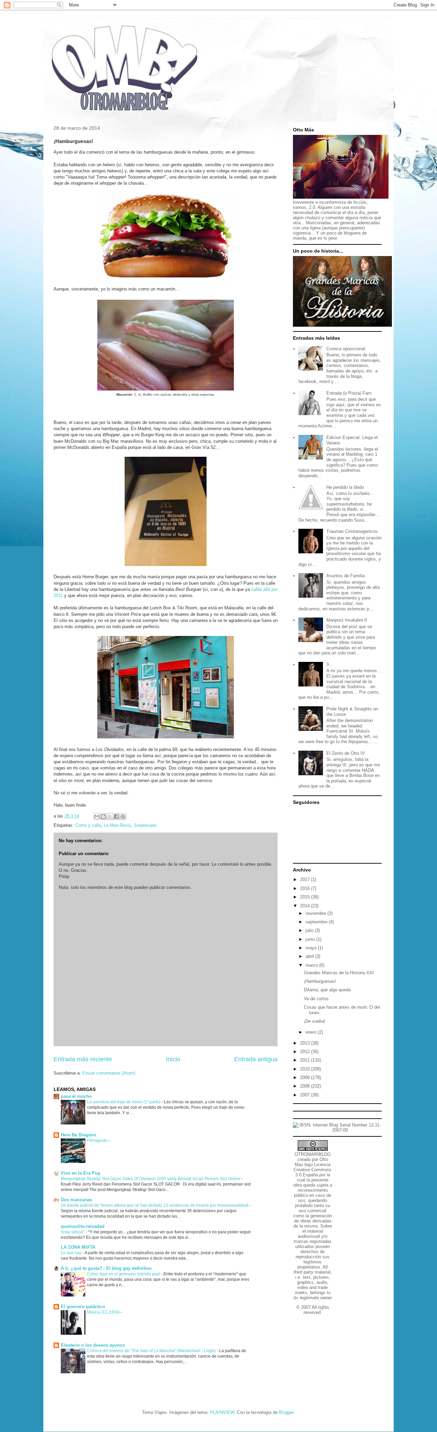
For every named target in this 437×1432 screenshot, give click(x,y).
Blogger (286, 1412)
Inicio (173, 1059)
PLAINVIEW (222, 1412)
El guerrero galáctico (83, 1306)
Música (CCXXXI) (104, 1312)
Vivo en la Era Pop (80, 1173)
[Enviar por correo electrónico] (97, 816)
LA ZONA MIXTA (78, 1247)
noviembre (316, 913)
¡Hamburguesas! (320, 981)
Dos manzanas (76, 1199)
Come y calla (88, 825)
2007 (305, 1094)
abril (310, 956)
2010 (305, 1069)
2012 (305, 1051)
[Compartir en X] (110, 816)
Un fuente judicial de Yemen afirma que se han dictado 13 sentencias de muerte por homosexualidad (155, 1205)
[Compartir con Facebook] (116, 816)
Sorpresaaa (145, 825)
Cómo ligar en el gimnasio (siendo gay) (124, 1274)
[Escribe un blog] (103, 816)
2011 (305, 1060)
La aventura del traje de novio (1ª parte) (124, 1102)
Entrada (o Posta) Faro (348, 393)
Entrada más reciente (83, 1059)
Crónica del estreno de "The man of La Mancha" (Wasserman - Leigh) (152, 1350)
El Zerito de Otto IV (345, 753)
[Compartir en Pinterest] (122, 816)
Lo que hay (72, 1252)
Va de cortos (316, 998)
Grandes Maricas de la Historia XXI (339, 972)
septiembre (317, 921)
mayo (312, 947)
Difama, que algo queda (327, 989)
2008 (305, 1086)
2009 (305, 1077)
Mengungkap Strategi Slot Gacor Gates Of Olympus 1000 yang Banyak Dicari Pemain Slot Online (151, 1178)
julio (310, 930)
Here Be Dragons (78, 1134)
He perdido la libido (345, 487)
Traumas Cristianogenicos (352, 531)
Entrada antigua (256, 1059)
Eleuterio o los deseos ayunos (93, 1345)
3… (329, 664)
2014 (305, 905)
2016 (305, 888)
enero (312, 1032)
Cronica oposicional (345, 348)
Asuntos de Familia (345, 575)
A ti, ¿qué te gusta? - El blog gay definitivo (106, 1268)
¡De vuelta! (314, 1021)
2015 (305, 896)
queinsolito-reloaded (82, 1226)
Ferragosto (97, 1140)
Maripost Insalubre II (346, 620)
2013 (305, 1043)
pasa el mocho (76, 1096)
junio (311, 939)
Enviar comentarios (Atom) (108, 1073)
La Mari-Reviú (117, 825)
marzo (312, 965)
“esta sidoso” (73, 1232)
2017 (305, 879)
